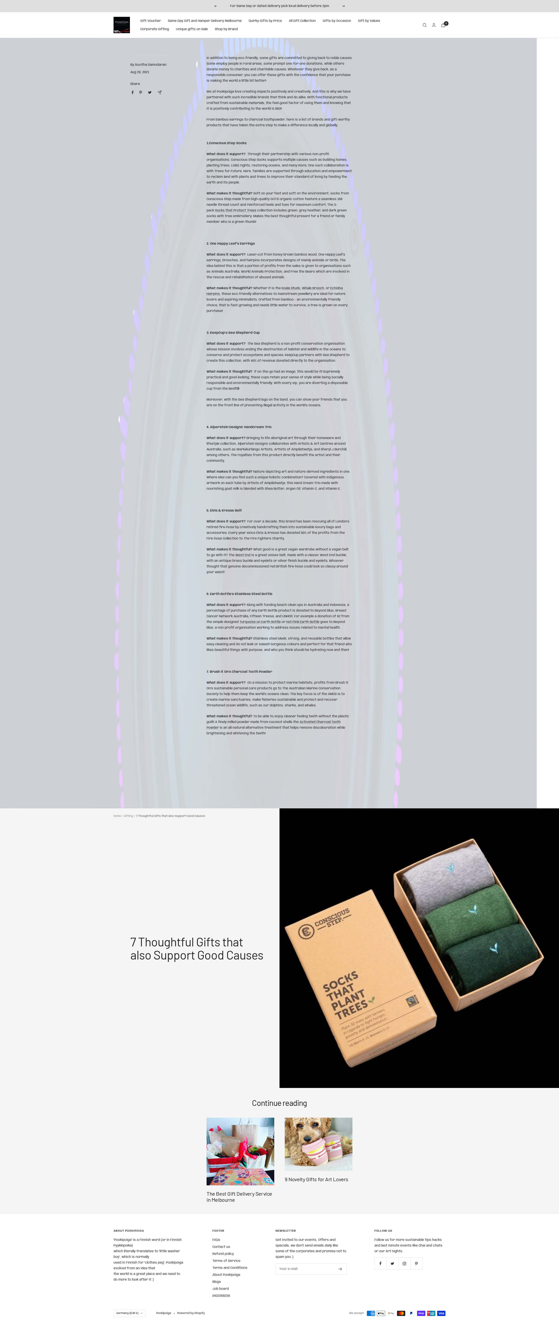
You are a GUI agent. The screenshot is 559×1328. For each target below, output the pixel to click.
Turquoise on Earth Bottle (260, 622)
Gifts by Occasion (337, 21)
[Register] (340, 1269)
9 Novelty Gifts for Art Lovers (316, 1179)
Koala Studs (291, 288)
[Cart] (443, 25)
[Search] (425, 25)
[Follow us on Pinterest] (417, 1263)
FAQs (216, 1240)
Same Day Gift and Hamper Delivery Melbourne (205, 21)
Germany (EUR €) (127, 1313)
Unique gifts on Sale (192, 29)
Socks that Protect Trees (235, 210)
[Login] (434, 25)
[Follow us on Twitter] (392, 1263)
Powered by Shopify (191, 1313)
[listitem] (133, 92)
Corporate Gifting (154, 29)
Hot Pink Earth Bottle (302, 622)
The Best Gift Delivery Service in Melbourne (239, 1196)
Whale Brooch (313, 288)
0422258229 (221, 1296)
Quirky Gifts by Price (265, 21)
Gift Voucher (150, 21)
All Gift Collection (302, 21)
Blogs (216, 1282)
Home (117, 816)
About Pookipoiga (226, 1275)
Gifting (128, 816)
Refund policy (223, 1254)
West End (242, 555)
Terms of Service (226, 1261)
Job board (220, 1289)
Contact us (221, 1247)
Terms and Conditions (229, 1268)
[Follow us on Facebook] (380, 1263)
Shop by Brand (226, 29)
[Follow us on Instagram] (405, 1263)
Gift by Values (369, 21)
